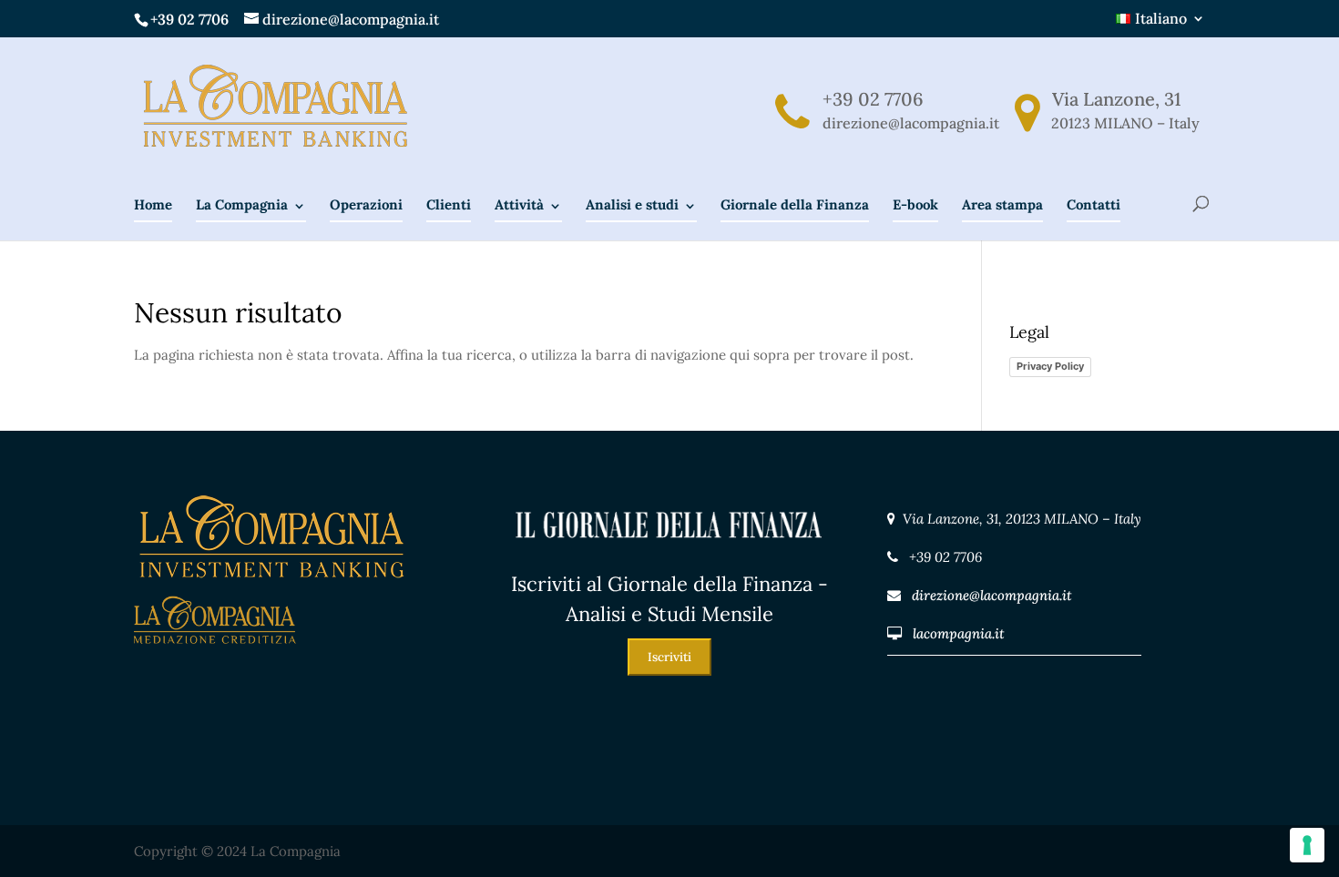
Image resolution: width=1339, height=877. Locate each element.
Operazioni (366, 204)
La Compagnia (242, 204)
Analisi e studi (632, 204)
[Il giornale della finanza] (670, 557)
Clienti (448, 204)
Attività (519, 204)
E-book (915, 204)
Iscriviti (669, 657)
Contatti (1093, 204)
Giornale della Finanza (795, 204)
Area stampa (1002, 204)
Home (153, 204)
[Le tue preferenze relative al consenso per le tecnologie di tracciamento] (1307, 845)
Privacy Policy (1050, 366)
